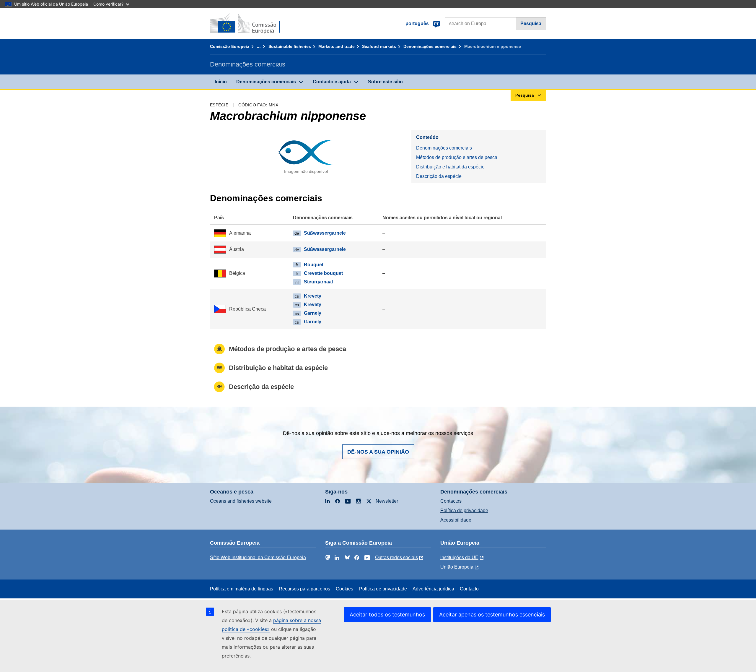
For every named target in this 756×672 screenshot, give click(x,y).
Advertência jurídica (433, 588)
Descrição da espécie (439, 176)
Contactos (451, 501)
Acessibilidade (455, 519)
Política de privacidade (464, 510)
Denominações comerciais (430, 46)
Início (221, 81)
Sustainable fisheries (289, 46)
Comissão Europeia (229, 46)
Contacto (469, 588)
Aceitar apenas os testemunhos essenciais (492, 614)
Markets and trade (336, 46)
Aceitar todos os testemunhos (387, 614)
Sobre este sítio (385, 81)
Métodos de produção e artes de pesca (456, 157)
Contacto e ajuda (332, 81)
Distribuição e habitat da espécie (450, 166)
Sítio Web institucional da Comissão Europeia (258, 557)
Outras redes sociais (396, 557)
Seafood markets (379, 46)
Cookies (344, 588)
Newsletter (387, 501)
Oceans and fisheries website (241, 501)
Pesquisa (530, 23)
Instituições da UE (459, 557)
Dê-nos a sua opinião (378, 452)
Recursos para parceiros (304, 588)
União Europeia (456, 566)
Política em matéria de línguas (241, 588)
